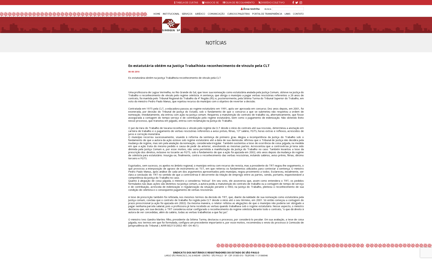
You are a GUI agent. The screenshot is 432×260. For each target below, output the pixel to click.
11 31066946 (261, 255)
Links (287, 13)
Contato (298, 13)
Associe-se (212, 2)
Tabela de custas (186, 2)
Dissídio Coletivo (273, 2)
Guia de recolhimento (240, 2)
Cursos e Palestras (238, 13)
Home (157, 13)
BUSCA (268, 9)
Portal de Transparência (267, 13)
